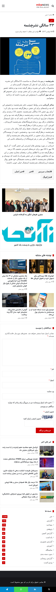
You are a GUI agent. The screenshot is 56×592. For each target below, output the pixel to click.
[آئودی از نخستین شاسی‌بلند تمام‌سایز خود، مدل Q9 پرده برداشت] (14, 300)
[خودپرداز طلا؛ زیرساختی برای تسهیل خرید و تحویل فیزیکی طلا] (41, 266)
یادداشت (49, 537)
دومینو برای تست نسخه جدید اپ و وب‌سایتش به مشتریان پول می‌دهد (41, 312)
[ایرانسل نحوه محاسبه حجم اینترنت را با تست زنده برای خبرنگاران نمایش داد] (47, 451)
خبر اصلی (19, 171)
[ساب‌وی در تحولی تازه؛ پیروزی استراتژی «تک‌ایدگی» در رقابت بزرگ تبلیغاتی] (47, 497)
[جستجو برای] (52, 7)
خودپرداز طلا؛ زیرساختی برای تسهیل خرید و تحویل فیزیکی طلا (42, 277)
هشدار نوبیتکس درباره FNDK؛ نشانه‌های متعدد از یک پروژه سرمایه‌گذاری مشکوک (20, 460)
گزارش (49, 521)
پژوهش (49, 529)
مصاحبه (49, 525)
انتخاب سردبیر (44, 171)
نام (52, 369)
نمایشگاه (49, 550)
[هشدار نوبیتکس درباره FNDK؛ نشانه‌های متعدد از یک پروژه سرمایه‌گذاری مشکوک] (47, 462)
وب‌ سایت (50, 391)
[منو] (3, 7)
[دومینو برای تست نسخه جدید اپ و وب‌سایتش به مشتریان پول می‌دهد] (41, 300)
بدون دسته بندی (46, 554)
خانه (50, 15)
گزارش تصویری (46, 542)
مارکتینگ (47, 177)
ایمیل (51, 380)
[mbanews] (43, 6)
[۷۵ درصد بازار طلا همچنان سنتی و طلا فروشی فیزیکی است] (47, 486)
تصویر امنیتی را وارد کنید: (32, 419)
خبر (46, 15)
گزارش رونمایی (46, 558)
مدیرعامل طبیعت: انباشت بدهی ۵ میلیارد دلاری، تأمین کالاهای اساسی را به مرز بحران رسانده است (20, 472)
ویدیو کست (48, 563)
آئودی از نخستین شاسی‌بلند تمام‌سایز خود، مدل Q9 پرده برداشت (17, 312)
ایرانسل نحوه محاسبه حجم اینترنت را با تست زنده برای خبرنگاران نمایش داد (20, 449)
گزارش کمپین (47, 533)
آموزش (49, 546)
